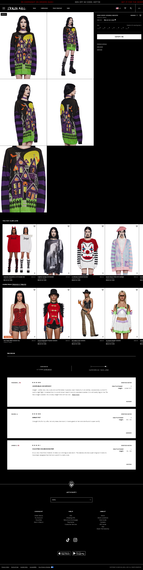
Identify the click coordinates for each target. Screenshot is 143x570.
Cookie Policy (24, 567)
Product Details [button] (102, 44)
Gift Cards (103, 524)
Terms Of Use (14, 567)
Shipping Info (70, 517)
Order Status (39, 515)
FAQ (71, 515)
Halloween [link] (44, 8)
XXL (127, 28)
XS (103, 28)
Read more (75, 394)
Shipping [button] (99, 49)
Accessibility (33, 567)
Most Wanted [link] (57, 8)
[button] (36, 2)
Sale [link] (68, 8)
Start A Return (38, 522)
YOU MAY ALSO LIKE (10, 221)
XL (121, 28)
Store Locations (103, 517)
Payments (70, 522)
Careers (103, 522)
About (103, 515)
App (103, 526)
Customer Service (71, 524)
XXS (98, 28)
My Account (39, 517)
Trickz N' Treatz (101, 17)
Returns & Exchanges (71, 520)
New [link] (34, 8)
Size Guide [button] (100, 46)
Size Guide (102, 520)
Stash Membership (103, 528)
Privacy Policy (5, 567)
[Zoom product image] (23, 45)
